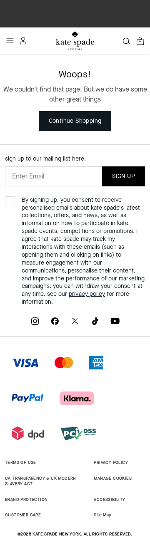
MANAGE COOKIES (113, 478)
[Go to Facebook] (55, 321)
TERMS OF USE (20, 462)
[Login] (23, 41)
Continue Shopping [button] (75, 121)
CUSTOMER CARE (23, 515)
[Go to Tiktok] (95, 321)
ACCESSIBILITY (109, 499)
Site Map (102, 515)
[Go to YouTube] (115, 321)
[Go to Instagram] (35, 321)
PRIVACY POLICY (111, 462)
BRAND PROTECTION (26, 499)
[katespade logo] (75, 40)
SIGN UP (123, 176)
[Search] (127, 41)
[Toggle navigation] (10, 41)
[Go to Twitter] (75, 321)
